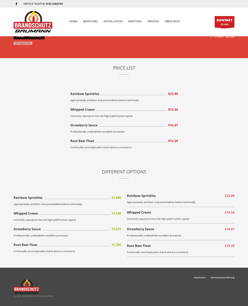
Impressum (200, 277)
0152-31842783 (54, 4)
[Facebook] (16, 4)
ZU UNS (224, 22)
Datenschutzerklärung (222, 277)
